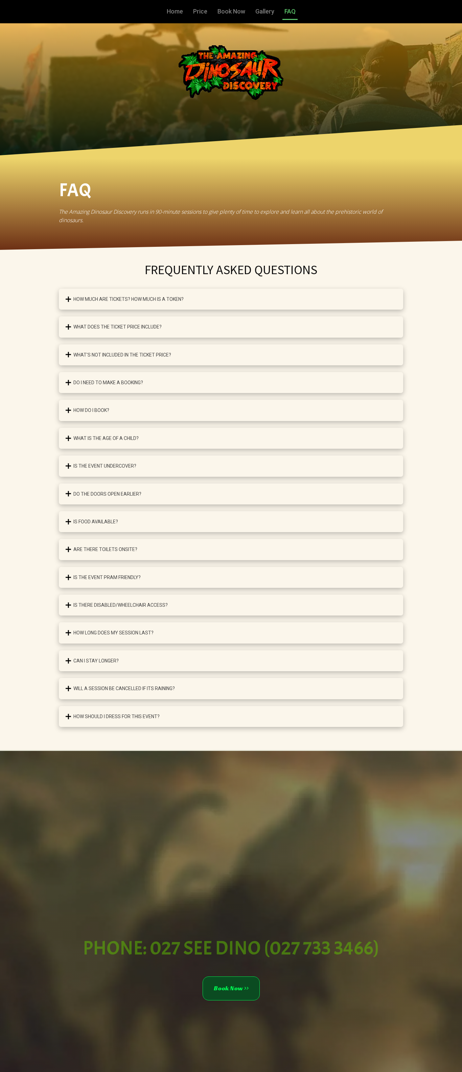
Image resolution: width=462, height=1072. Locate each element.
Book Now (231, 11)
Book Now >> (231, 988)
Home (175, 11)
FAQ (290, 11)
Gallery (264, 11)
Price (200, 11)
